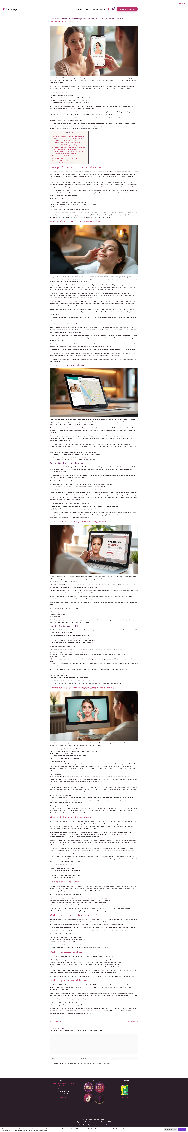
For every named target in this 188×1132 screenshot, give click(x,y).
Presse (108, 1125)
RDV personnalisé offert (127, 9)
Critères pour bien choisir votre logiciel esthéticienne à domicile (69, 151)
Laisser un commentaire (57, 21)
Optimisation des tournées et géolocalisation (66, 142)
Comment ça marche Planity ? (60, 156)
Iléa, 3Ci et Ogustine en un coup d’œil (64, 149)
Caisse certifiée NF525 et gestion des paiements (67, 145)
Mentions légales (88, 1125)
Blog (103, 1125)
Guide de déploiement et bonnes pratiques (63, 153)
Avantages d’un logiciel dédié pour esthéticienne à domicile (68, 136)
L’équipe (102, 9)
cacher (72, 132)
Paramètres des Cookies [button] (171, 1129)
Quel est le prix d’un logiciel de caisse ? (62, 162)
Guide (71, 21)
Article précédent (56, 1021)
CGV (79, 1125)
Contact (97, 1125)
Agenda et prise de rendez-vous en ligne (65, 140)
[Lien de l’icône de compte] (109, 9)
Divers (67, 21)
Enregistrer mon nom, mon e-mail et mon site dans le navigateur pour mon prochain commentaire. (81, 1063)
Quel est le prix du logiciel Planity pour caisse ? (64, 158)
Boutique (95, 9)
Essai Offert (78, 9)
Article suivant (133, 1021)
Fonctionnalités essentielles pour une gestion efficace (66, 138)
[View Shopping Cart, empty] (113, 9)
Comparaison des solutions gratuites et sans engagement (68, 147)
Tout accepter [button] (182, 1129)
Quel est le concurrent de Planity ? (61, 160)
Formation (87, 9)
